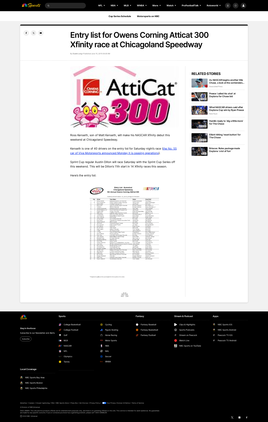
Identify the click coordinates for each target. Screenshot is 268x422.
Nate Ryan (213, 114)
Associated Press (215, 86)
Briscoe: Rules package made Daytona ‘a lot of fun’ (224, 150)
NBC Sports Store (62, 403)
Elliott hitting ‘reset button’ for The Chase (225, 136)
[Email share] (41, 33)
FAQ (52, 403)
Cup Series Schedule (120, 16)
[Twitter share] (33, 33)
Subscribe (26, 339)
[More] (228, 5)
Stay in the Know (28, 328)
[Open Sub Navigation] (104, 5)
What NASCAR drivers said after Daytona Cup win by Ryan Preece (226, 108)
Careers (31, 403)
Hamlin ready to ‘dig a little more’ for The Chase (226, 122)
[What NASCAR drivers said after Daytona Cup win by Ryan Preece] (200, 110)
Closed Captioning (43, 403)
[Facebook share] (26, 33)
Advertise (23, 403)
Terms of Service (138, 403)
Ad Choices (84, 403)
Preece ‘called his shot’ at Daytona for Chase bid (222, 95)
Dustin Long (77, 54)
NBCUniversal (35, 407)
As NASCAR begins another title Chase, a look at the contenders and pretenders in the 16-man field (226, 81)
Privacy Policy (95, 403)
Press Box (74, 403)
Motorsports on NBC (148, 16)
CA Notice (126, 403)
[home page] (31, 5)
